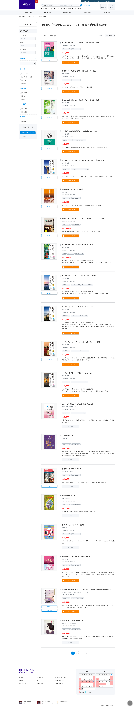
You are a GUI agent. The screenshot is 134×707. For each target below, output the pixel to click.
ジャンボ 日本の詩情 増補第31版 (73, 620)
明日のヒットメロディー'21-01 (72, 469)
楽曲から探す (47, 13)
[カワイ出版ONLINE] (36, 1)
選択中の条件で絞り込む (28, 132)
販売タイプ (23, 88)
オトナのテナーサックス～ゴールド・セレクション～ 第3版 (81, 342)
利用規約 (21, 680)
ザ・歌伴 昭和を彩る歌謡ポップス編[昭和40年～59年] (79, 131)
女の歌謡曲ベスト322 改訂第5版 (73, 189)
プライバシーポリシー (24, 683)
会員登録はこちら (108, 1)
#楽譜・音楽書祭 (66, 8)
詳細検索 (87, 5)
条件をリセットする (27, 136)
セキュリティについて (60, 680)
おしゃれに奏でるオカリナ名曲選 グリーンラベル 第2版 (80, 100)
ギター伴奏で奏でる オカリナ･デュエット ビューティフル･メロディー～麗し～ (86, 589)
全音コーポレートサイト (61, 683)
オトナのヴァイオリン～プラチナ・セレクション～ (79, 245)
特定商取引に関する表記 (61, 678)
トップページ (22, 16)
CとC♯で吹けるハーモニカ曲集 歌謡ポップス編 (77, 404)
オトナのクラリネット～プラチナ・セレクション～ (78, 373)
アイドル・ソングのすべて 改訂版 (73, 525)
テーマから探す (86, 13)
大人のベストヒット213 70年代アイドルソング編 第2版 (80, 43)
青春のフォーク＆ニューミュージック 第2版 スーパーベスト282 (83, 218)
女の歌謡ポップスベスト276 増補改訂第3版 (76, 556)
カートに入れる (71, 62)
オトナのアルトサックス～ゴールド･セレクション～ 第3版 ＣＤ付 (83, 160)
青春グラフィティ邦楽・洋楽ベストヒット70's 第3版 (79, 71)
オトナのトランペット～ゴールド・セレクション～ (78, 307)
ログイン (97, 1)
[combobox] (66, 5)
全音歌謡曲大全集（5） (69, 435)
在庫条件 (22, 117)
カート (111, 7)
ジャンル (22, 69)
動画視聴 (49, 610)
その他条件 (23, 104)
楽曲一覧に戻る (27, 24)
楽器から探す (28, 13)
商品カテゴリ (24, 58)
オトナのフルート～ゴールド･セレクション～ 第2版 (79, 276)
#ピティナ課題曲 (77, 8)
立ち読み (49, 60)
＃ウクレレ (57, 8)
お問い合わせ (40, 683)
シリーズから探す (105, 13)
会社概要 (21, 678)
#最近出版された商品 (46, 8)
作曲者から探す (67, 13)
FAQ (38, 680)
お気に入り (103, 7)
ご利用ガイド (87, 1)
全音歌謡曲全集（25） (69, 495)
